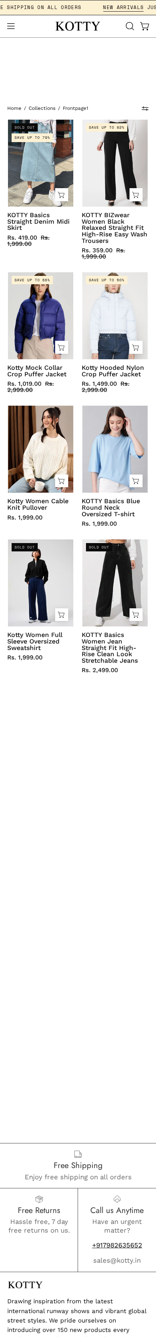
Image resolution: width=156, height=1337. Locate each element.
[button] (129, 26)
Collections (42, 108)
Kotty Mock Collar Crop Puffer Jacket (36, 371)
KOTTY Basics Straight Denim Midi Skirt (38, 221)
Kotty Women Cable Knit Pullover (38, 504)
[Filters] (145, 108)
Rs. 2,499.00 (100, 670)
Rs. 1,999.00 (24, 517)
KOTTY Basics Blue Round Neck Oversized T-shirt (111, 507)
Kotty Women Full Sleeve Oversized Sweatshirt (34, 641)
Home (14, 108)
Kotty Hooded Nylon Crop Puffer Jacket (113, 371)
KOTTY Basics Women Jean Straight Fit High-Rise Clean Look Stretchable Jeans (110, 648)
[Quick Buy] (61, 194)
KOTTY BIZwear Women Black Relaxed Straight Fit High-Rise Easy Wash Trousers (114, 228)
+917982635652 (117, 1245)
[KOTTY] (78, 26)
